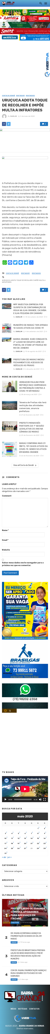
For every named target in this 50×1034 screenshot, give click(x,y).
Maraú (14, 942)
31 (5, 853)
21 (31, 843)
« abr (4, 857)
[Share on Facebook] (4, 124)
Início (13, 1009)
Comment (6, 496)
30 (44, 848)
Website (6, 550)
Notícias (22, 1009)
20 (25, 843)
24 (5, 848)
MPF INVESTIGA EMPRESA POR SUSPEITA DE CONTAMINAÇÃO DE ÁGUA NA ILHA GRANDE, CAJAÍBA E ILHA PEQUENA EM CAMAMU (29, 308)
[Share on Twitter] (9, 124)
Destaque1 (20, 95)
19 (18, 843)
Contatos (34, 1009)
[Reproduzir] (5, 799)
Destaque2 (30, 95)
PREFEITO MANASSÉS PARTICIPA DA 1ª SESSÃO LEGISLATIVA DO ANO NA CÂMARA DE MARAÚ (31, 427)
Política (15, 922)
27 (25, 848)
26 (18, 848)
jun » (9, 857)
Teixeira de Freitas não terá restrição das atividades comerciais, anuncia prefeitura (32, 407)
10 (5, 838)
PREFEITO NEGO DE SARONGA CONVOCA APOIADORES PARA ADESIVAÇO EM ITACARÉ (28, 913)
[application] (25, 789)
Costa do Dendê (8, 95)
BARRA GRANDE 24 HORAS (31, 1026)
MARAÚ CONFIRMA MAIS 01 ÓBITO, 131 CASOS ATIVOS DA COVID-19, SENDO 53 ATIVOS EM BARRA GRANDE (33, 447)
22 (38, 843)
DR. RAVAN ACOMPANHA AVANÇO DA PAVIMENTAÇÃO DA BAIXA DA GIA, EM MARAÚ (26, 936)
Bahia (13, 962)
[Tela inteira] (44, 799)
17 (5, 843)
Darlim (13, 116)
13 (25, 838)
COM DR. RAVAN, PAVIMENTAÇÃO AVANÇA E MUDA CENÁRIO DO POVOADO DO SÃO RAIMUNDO (29, 973)
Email (5, 540)
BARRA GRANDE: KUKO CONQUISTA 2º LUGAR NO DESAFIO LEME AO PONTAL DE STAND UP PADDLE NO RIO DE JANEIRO (30, 343)
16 (45, 838)
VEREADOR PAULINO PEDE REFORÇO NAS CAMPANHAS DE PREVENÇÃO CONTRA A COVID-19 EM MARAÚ (32, 386)
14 (32, 838)
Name (5, 530)
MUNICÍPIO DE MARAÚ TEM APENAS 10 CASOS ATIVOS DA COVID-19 (30, 326)
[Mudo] (40, 799)
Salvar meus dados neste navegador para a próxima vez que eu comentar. (23, 564)
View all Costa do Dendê (23, 465)
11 (12, 838)
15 (38, 838)
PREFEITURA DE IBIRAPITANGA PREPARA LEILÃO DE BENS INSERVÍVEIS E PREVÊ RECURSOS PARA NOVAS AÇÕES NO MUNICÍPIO (28, 954)
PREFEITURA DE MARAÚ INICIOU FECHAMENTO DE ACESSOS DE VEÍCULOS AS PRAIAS (28, 362)
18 (12, 843)
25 (12, 848)
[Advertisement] (25, 66)
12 (18, 838)
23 (44, 843)
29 (38, 848)
